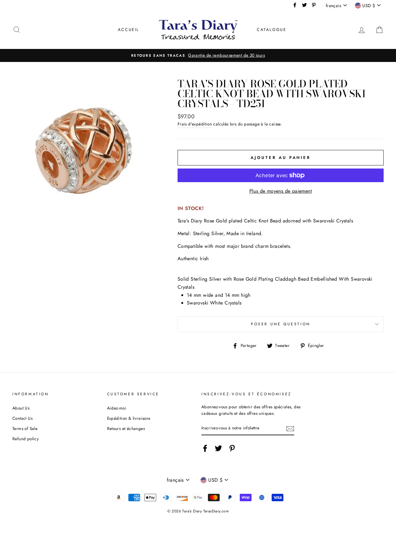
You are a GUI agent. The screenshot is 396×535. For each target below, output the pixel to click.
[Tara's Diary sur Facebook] (205, 448)
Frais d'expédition (195, 124)
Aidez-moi (117, 408)
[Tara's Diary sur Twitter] (218, 448)
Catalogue (271, 30)
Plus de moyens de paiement (280, 191)
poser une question (280, 324)
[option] (198, 55)
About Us (20, 408)
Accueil (128, 30)
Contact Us (22, 418)
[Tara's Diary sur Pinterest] (232, 448)
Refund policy (25, 439)
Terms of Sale (24, 428)
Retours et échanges (126, 428)
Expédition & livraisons (128, 418)
